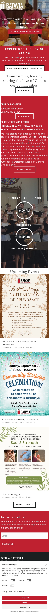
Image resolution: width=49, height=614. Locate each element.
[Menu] (46, 5)
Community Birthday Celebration (20, 419)
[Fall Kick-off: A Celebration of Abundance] (24, 306)
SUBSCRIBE (8, 544)
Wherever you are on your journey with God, (24, 22)
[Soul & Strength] (24, 458)
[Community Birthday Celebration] (24, 383)
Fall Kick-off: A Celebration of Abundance (19, 343)
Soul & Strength (11, 494)
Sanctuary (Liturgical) (24, 248)
